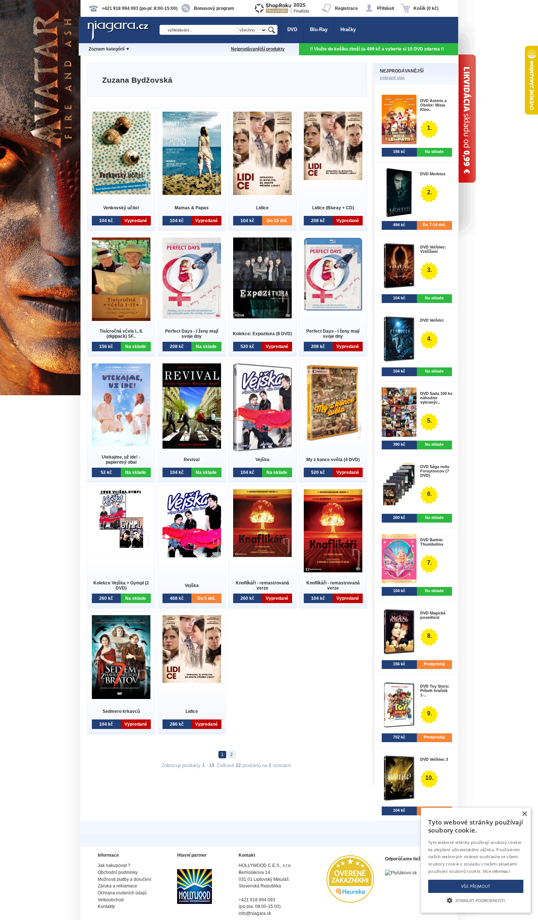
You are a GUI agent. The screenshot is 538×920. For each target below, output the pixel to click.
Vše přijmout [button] (475, 886)
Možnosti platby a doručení (124, 879)
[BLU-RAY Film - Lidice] (191, 681)
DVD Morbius (432, 174)
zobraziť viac (392, 77)
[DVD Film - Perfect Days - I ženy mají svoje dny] (191, 317)
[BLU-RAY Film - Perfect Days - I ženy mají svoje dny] (333, 309)
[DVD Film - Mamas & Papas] (191, 193)
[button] (475, 900)
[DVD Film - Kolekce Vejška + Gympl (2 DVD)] (121, 546)
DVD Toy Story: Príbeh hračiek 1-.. (434, 690)
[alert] (476, 860)
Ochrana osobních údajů (122, 892)
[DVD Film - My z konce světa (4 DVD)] (333, 440)
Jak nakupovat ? (114, 865)
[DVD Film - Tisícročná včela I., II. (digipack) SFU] (121, 319)
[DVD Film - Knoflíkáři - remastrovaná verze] (333, 570)
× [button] (524, 814)
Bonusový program (214, 8)
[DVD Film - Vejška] (262, 449)
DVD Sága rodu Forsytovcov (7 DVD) (434, 471)
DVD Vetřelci (432, 320)
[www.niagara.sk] (118, 39)
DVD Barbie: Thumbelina (432, 542)
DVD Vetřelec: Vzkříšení (433, 249)
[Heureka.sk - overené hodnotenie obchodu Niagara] (350, 901)
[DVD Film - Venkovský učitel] (121, 192)
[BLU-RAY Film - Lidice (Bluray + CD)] (333, 178)
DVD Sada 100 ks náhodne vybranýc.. (436, 397)
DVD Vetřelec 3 (434, 759)
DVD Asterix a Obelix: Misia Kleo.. (433, 105)
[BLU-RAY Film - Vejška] (191, 555)
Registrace (346, 8)
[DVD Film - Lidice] (262, 193)
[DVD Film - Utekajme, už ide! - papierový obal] (121, 445)
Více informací (496, 871)
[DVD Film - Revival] (191, 447)
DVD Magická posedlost (432, 615)
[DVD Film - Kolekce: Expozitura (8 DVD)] (262, 316)
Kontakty (106, 906)
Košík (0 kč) (426, 8)
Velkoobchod (111, 899)
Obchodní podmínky (118, 872)
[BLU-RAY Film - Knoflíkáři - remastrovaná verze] (262, 555)
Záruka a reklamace (117, 886)
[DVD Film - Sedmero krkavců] (121, 697)
